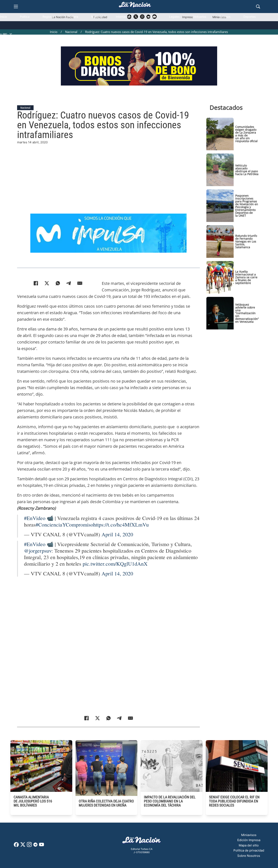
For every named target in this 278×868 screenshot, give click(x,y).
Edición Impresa (248, 840)
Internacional (124, 16)
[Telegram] (69, 283)
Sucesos (224, 16)
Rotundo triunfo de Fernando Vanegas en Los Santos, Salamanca (246, 241)
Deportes (249, 16)
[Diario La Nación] (135, 6)
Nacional (97, 16)
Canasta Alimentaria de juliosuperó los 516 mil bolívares (33, 801)
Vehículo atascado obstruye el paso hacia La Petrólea (246, 170)
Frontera (72, 16)
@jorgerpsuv (37, 550)
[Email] (80, 283)
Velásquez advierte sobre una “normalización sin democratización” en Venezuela (247, 313)
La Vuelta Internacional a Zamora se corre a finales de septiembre (246, 277)
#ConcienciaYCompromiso (64, 524)
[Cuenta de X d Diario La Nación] (22, 846)
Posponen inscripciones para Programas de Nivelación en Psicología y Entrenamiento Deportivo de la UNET (246, 205)
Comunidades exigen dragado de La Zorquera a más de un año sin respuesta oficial (246, 134)
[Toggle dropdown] (10, 33)
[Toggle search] (258, 6)
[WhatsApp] (58, 283)
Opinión (151, 16)
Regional (48, 16)
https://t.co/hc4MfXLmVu (121, 524)
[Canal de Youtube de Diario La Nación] (41, 846)
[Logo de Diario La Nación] (141, 841)
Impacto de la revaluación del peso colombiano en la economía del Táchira (170, 801)
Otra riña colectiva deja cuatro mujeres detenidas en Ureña (106, 803)
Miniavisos (248, 835)
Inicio (3, 16)
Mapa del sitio (249, 845)
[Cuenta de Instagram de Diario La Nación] (29, 846)
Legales (174, 16)
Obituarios (199, 16)
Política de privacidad (248, 850)
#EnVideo (34, 518)
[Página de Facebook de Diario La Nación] (16, 846)
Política (25, 16)
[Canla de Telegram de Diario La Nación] (35, 846)
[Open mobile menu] (16, 6)
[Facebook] (36, 283)
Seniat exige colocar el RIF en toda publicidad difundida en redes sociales (234, 801)
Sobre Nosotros (248, 856)
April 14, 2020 (117, 534)
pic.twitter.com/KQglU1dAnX (115, 563)
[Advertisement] (111, 173)
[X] (47, 283)
